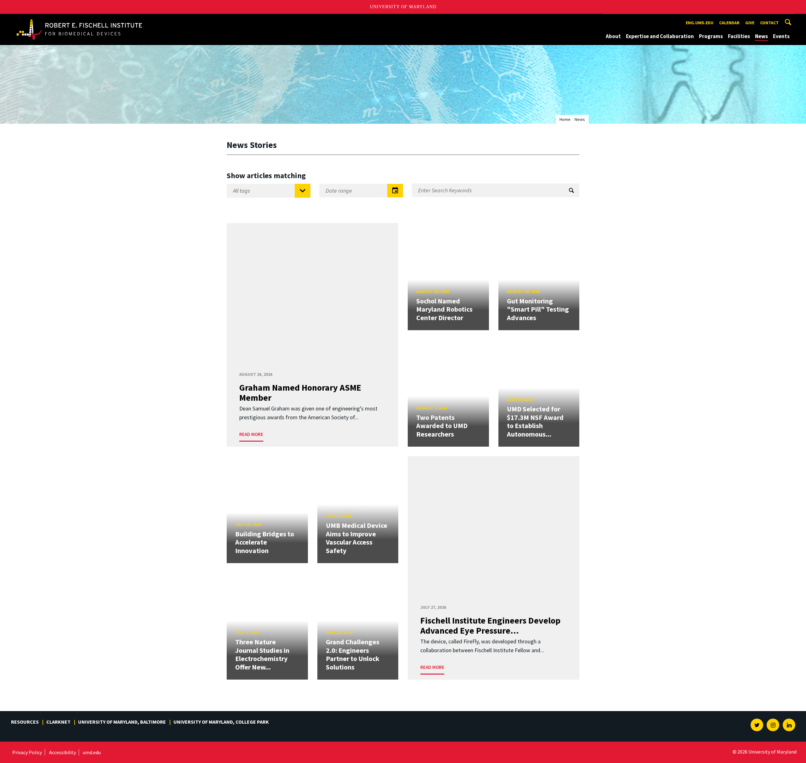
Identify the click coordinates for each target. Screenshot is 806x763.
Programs (711, 36)
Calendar (729, 22)
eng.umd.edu (699, 22)
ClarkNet (58, 722)
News (761, 36)
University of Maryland (403, 6)
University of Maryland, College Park (221, 722)
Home (564, 119)
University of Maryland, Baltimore (122, 722)
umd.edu (92, 752)
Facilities (739, 36)
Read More (251, 434)
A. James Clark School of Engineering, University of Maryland (79, 19)
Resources (25, 722)
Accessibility (62, 752)
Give (749, 22)
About (613, 36)
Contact (769, 22)
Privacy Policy (27, 752)
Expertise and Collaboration (660, 36)
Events (781, 36)
